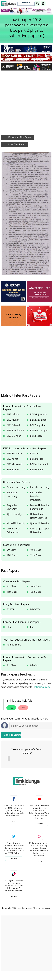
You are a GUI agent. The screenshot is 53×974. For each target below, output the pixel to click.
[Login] (43, 3)
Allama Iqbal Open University (39, 530)
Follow (13, 859)
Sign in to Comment (12, 734)
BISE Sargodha (38, 425)
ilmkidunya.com (41, 686)
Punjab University (16, 487)
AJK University (14, 514)
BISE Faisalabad (38, 419)
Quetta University (39, 523)
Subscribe (39, 824)
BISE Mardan (37, 458)
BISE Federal (36, 435)
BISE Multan (13, 419)
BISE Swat (35, 453)
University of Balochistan (13, 530)
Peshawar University (12, 494)
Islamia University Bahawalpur (39, 507)
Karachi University (39, 487)
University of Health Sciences (38, 516)
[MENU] (50, 3)
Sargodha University (12, 507)
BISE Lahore (13, 414)
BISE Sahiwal (13, 425)
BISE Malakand (14, 464)
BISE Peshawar (14, 453)
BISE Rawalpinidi (15, 430)
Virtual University (16, 523)
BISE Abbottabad (39, 464)
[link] (26, 4)
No (23, 707)
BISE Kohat (12, 458)
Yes (11, 707)
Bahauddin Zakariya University (36, 496)
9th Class (11, 549)
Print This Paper (16, 144)
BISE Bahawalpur (39, 430)
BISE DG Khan (14, 435)
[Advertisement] (26, 100)
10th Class (35, 549)
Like (13, 821)
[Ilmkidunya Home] (8, 3)
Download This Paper (19, 137)
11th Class (12, 555)
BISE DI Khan (37, 469)
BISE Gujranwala (38, 414)
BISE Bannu (13, 469)
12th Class (35, 555)
